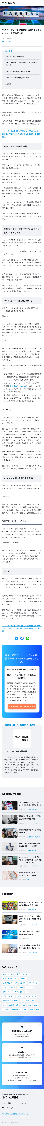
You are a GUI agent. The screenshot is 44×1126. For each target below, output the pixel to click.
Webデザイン (7, 974)
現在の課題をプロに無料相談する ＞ (22, 706)
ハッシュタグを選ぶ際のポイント (18, 71)
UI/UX (36, 1005)
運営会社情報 (5, 1114)
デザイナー (7, 992)
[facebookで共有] (22, 638)
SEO (25, 1009)
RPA (4, 1005)
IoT (33, 1001)
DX (27, 992)
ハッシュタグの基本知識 (15, 56)
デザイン (20, 996)
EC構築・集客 (13, 1005)
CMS (23, 1005)
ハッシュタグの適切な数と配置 (17, 78)
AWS (29, 1005)
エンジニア (29, 987)
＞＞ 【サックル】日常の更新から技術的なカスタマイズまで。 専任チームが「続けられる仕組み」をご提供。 (22, 134)
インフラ (23, 983)
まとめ (8, 84)
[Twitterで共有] (16, 638)
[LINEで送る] (27, 638)
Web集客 (23, 978)
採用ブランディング (10, 978)
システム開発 (18, 992)
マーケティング (31, 996)
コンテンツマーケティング (12, 1009)
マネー (13, 987)
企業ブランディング (22, 974)
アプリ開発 (25, 1001)
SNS (4, 41)
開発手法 (6, 1001)
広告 (31, 1009)
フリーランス (33, 983)
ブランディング (8, 996)
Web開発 (15, 1001)
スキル (20, 987)
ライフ (5, 987)
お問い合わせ (24, 1114)
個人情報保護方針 (15, 1114)
